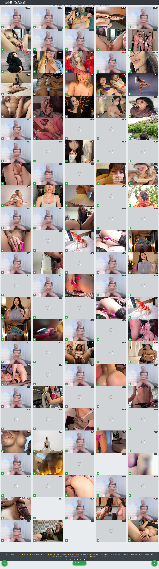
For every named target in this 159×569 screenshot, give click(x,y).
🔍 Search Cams (101, 556)
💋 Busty (89, 554)
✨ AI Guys (66, 556)
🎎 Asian (5, 554)
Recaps (81, 559)
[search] (154, 563)
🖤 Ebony (11, 554)
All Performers (87, 559)
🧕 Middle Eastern (34, 554)
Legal (92, 559)
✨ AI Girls (153, 554)
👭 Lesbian (96, 554)
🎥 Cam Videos (84, 556)
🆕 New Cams (108, 554)
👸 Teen (50, 554)
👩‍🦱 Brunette (63, 554)
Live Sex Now (79, 563)
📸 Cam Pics (93, 556)
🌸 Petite (83, 554)
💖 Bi (101, 554)
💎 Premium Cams (135, 554)
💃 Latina (17, 554)
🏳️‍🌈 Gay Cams (116, 554)
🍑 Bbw (78, 554)
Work (78, 559)
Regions (74, 559)
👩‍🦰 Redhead (71, 554)
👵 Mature (43, 554)
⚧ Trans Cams (125, 554)
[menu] (4, 563)
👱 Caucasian (25, 554)
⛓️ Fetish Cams (145, 554)
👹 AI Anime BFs (74, 556)
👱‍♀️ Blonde (56, 554)
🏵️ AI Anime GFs (57, 556)
